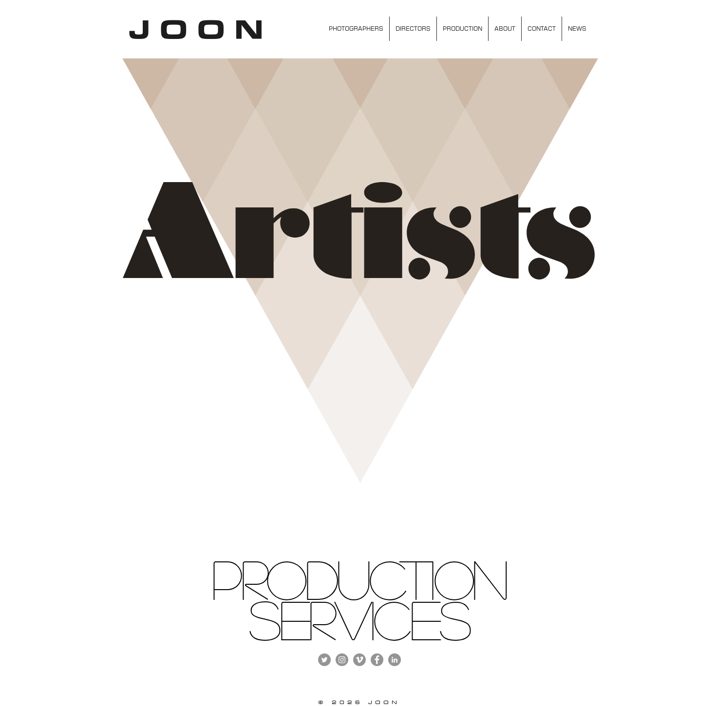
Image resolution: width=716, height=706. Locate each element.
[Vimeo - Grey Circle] (359, 659)
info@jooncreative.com (482, 648)
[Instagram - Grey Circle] (342, 659)
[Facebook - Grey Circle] (377, 659)
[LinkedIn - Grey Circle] (394, 659)
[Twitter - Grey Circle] (324, 659)
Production (358, 578)
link (123, 657)
